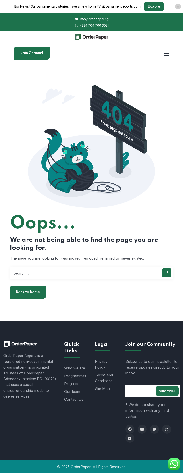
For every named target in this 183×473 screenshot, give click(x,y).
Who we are (74, 368)
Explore (154, 6)
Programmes (75, 376)
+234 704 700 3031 (94, 25)
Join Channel (32, 53)
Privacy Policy (101, 364)
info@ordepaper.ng (94, 19)
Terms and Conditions (104, 378)
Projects (71, 383)
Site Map (102, 388)
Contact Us (73, 399)
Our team (72, 391)
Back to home (28, 292)
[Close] (178, 6)
